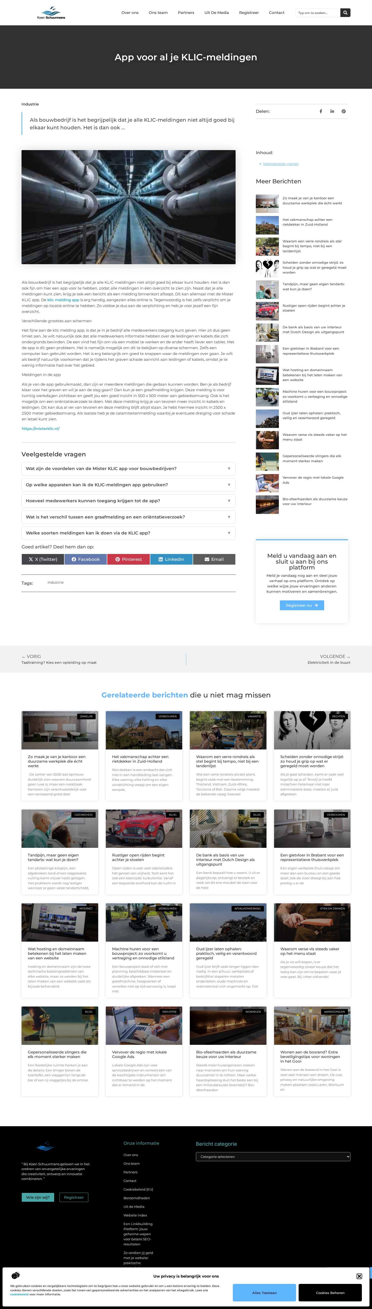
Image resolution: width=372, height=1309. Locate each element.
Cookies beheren (330, 1293)
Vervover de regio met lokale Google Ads (139, 1054)
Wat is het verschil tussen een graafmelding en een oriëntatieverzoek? (128, 516)
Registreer (249, 12)
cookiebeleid (19, 1294)
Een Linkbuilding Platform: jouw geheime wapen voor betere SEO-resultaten (138, 1234)
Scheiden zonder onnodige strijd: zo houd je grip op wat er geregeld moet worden (314, 267)
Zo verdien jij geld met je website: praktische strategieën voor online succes (138, 1263)
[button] (359, 1276)
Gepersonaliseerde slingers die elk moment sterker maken (57, 1054)
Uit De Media (216, 12)
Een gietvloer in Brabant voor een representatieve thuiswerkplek (312, 857)
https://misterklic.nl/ (40, 428)
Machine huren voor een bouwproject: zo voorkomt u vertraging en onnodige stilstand (315, 396)
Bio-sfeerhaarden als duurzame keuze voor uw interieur (226, 1054)
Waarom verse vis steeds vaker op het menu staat (309, 951)
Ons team (158, 12)
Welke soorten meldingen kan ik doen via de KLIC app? (128, 532)
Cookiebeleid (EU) (138, 1189)
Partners (186, 12)
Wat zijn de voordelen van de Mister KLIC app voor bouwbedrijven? (128, 468)
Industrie (30, 104)
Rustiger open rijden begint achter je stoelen (138, 857)
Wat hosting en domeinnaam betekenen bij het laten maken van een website (312, 375)
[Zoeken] (345, 12)
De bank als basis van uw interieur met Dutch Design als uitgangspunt (225, 860)
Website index (135, 1215)
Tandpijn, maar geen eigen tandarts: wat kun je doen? (53, 857)
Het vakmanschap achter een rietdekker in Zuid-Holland (140, 759)
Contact (276, 12)
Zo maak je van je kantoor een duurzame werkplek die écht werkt (57, 761)
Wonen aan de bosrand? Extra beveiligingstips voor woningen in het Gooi (310, 1057)
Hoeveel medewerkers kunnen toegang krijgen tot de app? (128, 500)
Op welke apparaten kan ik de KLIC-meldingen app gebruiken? (128, 484)
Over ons (130, 12)
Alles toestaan (264, 1293)
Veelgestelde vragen (281, 164)
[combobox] (318, 12)
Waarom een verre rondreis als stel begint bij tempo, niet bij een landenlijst (312, 246)
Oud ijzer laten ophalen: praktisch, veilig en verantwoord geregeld (226, 953)
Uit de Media (133, 1207)
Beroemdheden (136, 1198)
